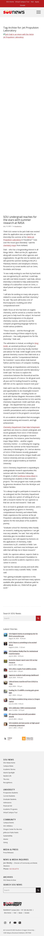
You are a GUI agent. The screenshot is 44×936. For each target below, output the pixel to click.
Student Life (7, 776)
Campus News (8, 766)
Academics (18, 226)
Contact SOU (15, 910)
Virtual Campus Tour (10, 812)
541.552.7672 (28, 910)
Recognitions (7, 783)
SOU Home (7, 913)
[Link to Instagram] (5, 922)
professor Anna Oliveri (27, 476)
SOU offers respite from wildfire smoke (22, 669)
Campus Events (8, 823)
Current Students (9, 796)
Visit (15, 913)
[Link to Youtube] (15, 922)
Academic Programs (10, 809)
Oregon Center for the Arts (12, 829)
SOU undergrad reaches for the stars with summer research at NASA (20, 220)
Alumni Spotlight (9, 773)
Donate (22, 5)
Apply (20, 913)
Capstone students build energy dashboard (24, 675)
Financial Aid (7, 806)
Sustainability (7, 836)
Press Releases (8, 853)
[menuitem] (10, 1)
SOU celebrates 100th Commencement (22, 708)
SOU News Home (9, 763)
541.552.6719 (14, 869)
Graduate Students (9, 799)
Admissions (7, 803)
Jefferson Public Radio (10, 833)
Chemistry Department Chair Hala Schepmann (21, 427)
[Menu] (37, 12)
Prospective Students (10, 793)
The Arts (6, 779)
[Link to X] (20, 922)
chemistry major (9, 245)
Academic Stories (9, 769)
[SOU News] (18, 12)
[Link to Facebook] (10, 922)
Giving (5, 842)
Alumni (5, 839)
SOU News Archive (9, 880)
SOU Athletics (8, 826)
